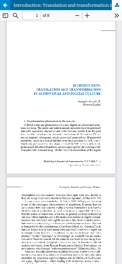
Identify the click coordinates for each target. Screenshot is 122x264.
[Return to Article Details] (5, 5)
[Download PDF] (117, 5)
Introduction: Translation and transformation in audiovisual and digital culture (68, 5)
